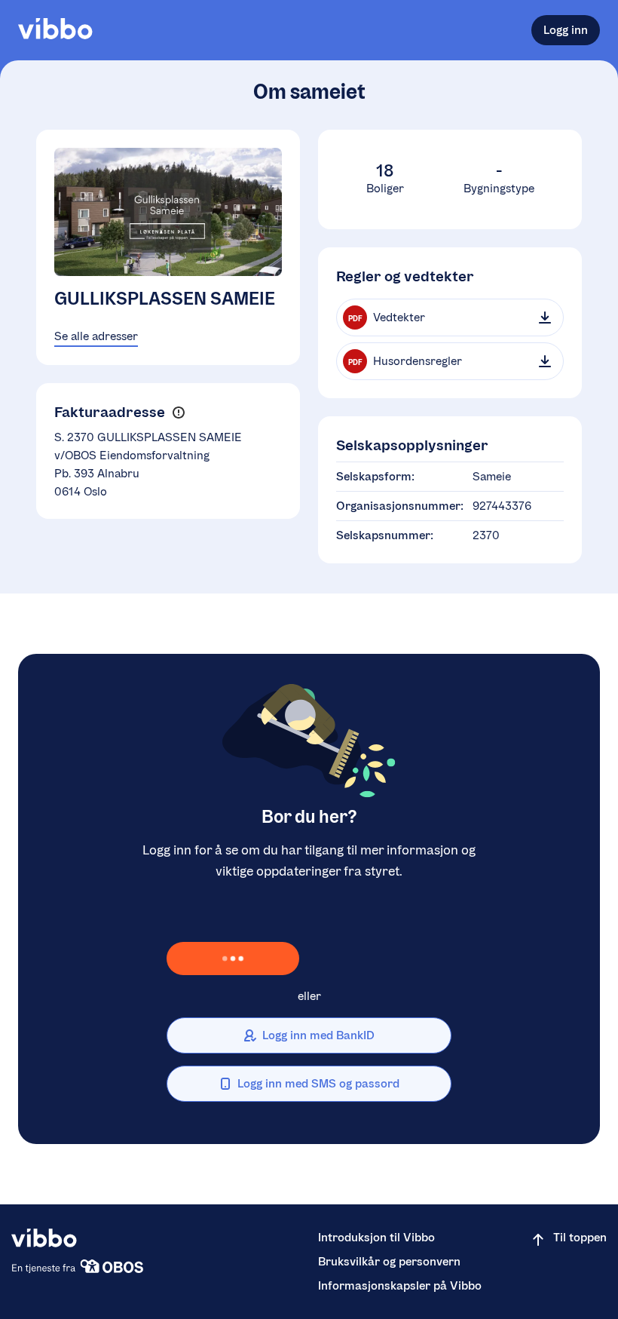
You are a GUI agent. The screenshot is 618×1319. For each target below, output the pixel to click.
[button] (178, 413)
